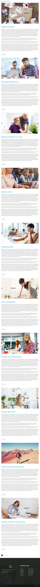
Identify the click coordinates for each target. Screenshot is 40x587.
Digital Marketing (7, 27)
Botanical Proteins (5, 1)
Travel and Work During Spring (12, 467)
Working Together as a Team (12, 137)
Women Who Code (8, 412)
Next (4, 555)
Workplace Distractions (10, 82)
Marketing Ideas (7, 247)
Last (6, 555)
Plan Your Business (8, 302)
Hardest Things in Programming (13, 522)
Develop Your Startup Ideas (11, 357)
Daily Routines (6, 192)
